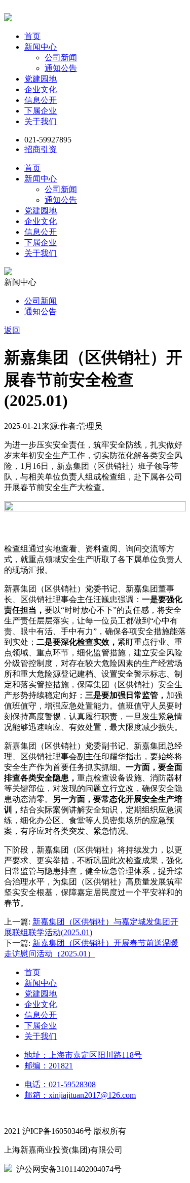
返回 (12, 330)
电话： (60, 1084)
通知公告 (61, 68)
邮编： (48, 1065)
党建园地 (40, 79)
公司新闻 (61, 57)
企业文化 (40, 89)
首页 (32, 36)
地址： (83, 1055)
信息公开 (40, 100)
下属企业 (40, 110)
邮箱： (80, 1095)
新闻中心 (40, 47)
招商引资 (40, 149)
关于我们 (40, 121)
